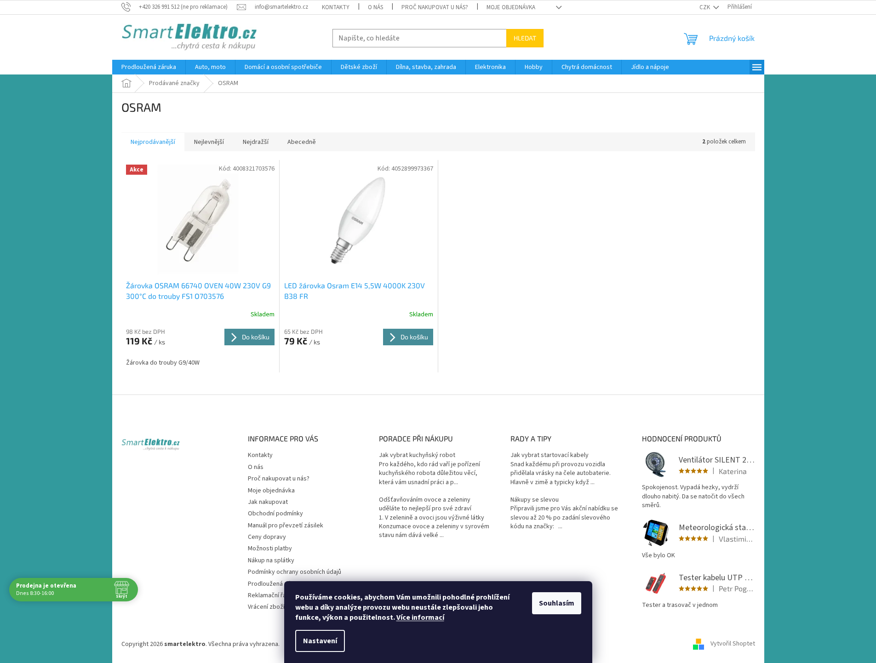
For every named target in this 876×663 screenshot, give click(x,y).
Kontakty (335, 7)
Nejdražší (256, 142)
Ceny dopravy (267, 537)
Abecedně (301, 142)
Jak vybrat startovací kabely (549, 455)
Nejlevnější (209, 142)
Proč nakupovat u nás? (434, 7)
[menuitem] (148, 67)
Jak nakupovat (268, 502)
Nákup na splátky (271, 560)
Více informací (420, 617)
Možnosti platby (270, 548)
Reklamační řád (269, 595)
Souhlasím (556, 603)
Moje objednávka (511, 7)
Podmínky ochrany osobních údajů (294, 572)
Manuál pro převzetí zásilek (285, 525)
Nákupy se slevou (534, 500)
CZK (705, 7)
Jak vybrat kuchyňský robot (417, 455)
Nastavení (320, 641)
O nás (375, 7)
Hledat (525, 38)
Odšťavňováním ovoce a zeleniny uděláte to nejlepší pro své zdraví (425, 504)
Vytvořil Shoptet (732, 644)
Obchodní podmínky (275, 513)
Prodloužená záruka (275, 584)
